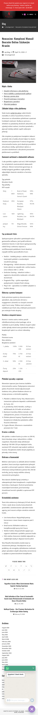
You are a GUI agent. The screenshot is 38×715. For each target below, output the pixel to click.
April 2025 (5, 664)
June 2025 (5, 660)
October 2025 (6, 651)
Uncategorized (10, 55)
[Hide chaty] (31, 709)
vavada (4, 696)
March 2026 (5, 639)
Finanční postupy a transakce (14, 99)
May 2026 (5, 635)
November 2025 (6, 648)
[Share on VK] (9, 570)
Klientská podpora (10, 104)
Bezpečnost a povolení (12, 101)
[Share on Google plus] (16, 566)
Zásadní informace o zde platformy (16, 91)
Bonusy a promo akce (11, 96)
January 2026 (6, 644)
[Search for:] (34, 14)
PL (2, 689)
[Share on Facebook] (11, 566)
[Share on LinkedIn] (26, 566)
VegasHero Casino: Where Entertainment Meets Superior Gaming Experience (19, 585)
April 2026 (5, 637)
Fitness (4, 687)
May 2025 (5, 662)
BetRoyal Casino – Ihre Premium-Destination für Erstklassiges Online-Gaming (19, 610)
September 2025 (6, 653)
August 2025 (5, 655)
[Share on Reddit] (14, 570)
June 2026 (5, 632)
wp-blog (7, 52)
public (4, 691)
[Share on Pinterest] (21, 566)
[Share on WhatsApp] (29, 570)
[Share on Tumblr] (19, 570)
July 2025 (4, 658)
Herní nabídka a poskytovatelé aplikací (17, 94)
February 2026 (6, 641)
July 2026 (4, 630)
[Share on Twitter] (6, 566)
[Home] (2, 27)
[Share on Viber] (31, 566)
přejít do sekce (16, 113)
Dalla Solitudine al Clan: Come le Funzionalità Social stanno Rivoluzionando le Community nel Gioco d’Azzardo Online (19, 598)
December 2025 (6, 646)
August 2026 (5, 628)
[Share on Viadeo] (24, 570)
